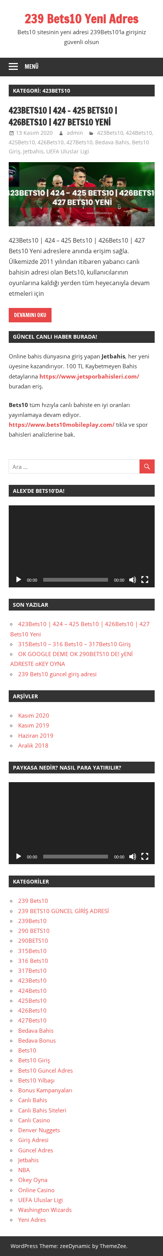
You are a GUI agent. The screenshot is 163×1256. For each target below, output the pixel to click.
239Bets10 (32, 921)
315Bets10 (32, 951)
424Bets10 (139, 132)
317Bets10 (32, 970)
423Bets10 (110, 132)
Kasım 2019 (33, 725)
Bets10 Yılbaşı (36, 1080)
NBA (24, 1170)
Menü (32, 67)
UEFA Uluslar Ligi (67, 151)
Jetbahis (33, 151)
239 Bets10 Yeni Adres (81, 18)
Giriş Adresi (33, 1140)
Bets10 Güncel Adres (45, 1070)
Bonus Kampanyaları (45, 1090)
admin (75, 132)
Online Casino (36, 1190)
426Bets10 (51, 142)
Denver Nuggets (39, 1130)
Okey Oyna (32, 1179)
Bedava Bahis (112, 142)
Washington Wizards (45, 1209)
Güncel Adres (35, 1150)
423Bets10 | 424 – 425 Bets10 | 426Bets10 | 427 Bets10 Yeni (63, 116)
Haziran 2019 (35, 735)
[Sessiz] (132, 580)
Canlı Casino (34, 1120)
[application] (82, 546)
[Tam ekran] (145, 580)
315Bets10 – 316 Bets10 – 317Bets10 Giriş (74, 644)
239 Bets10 (33, 900)
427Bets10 (79, 142)
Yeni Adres (32, 1219)
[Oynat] (18, 580)
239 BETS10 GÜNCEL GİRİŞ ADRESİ (63, 911)
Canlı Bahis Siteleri (42, 1110)
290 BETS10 (34, 930)
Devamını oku (30, 315)
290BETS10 (33, 940)
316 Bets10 (33, 960)
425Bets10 (22, 142)
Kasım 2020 (33, 715)
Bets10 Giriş (34, 1060)
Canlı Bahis (32, 1100)
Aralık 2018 (33, 745)
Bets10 (27, 1050)
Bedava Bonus (37, 1040)
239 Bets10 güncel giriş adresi (57, 674)
